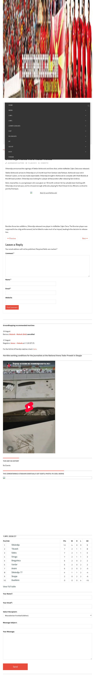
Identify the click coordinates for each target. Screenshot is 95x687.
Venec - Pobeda (17, 343)
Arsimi (14, 568)
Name (8, 279)
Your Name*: (8, 593)
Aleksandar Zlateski (16, 163)
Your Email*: (8, 602)
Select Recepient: (10, 611)
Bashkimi (15, 580)
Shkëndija (16, 544)
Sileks (14, 552)
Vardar (14, 564)
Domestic (44, 163)
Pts (64, 541)
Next (84, 238)
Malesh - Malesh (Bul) (17, 334)
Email (8, 288)
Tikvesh (15, 548)
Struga (14, 556)
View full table (9, 586)
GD (87, 541)
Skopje (14, 576)
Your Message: (9, 631)
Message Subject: (10, 622)
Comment (9, 253)
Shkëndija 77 (17, 572)
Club (8, 541)
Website (8, 297)
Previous (12, 238)
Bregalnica (16, 560)
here (34, 349)
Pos (4, 541)
